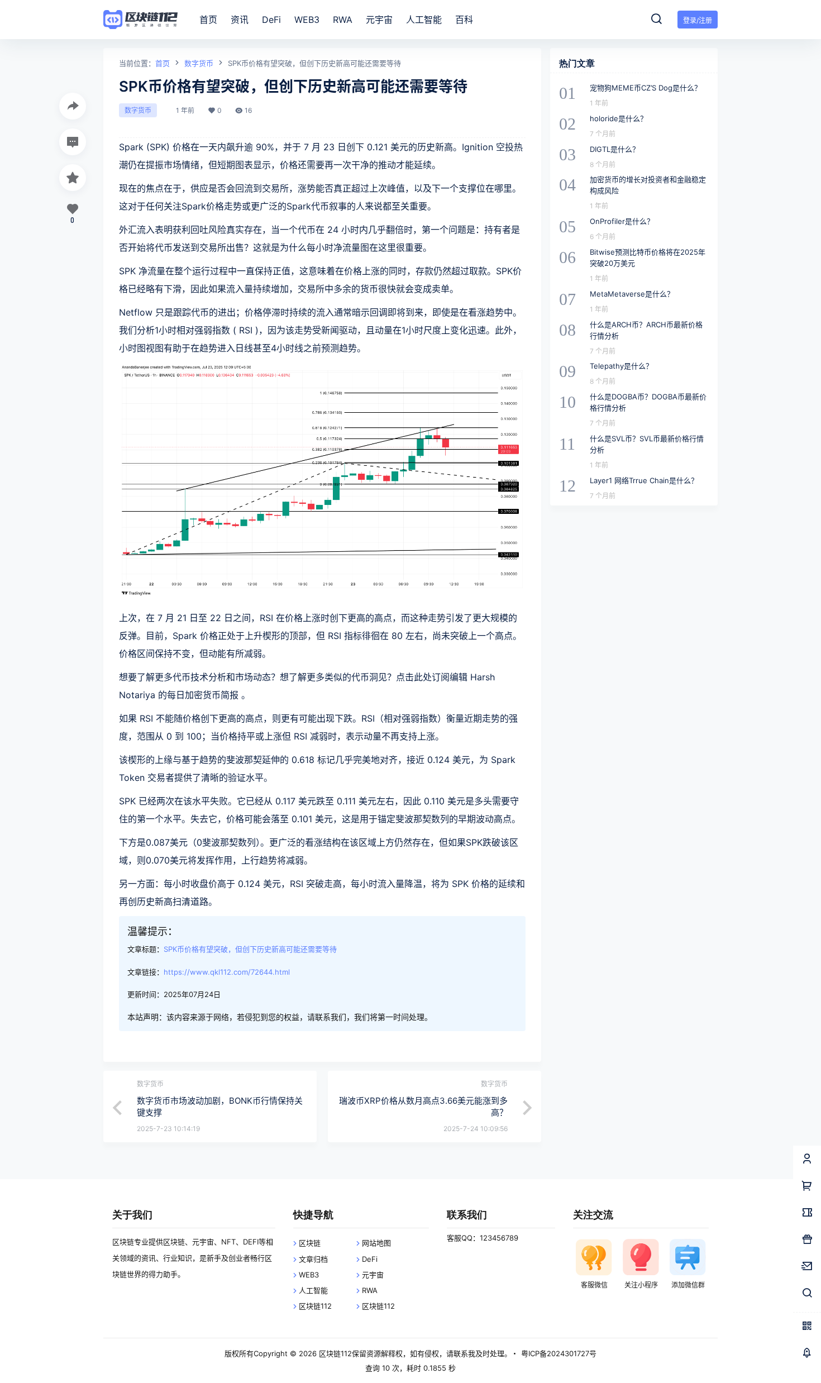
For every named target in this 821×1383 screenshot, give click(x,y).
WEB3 (309, 1274)
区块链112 (315, 1305)
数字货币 (198, 63)
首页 (162, 63)
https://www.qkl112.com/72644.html (227, 971)
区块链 (310, 1242)
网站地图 (376, 1242)
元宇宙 (373, 1274)
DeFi (370, 1259)
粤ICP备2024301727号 (558, 1353)
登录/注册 (697, 20)
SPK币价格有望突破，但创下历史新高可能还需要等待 (250, 949)
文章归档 (313, 1259)
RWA (370, 1290)
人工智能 (313, 1290)
